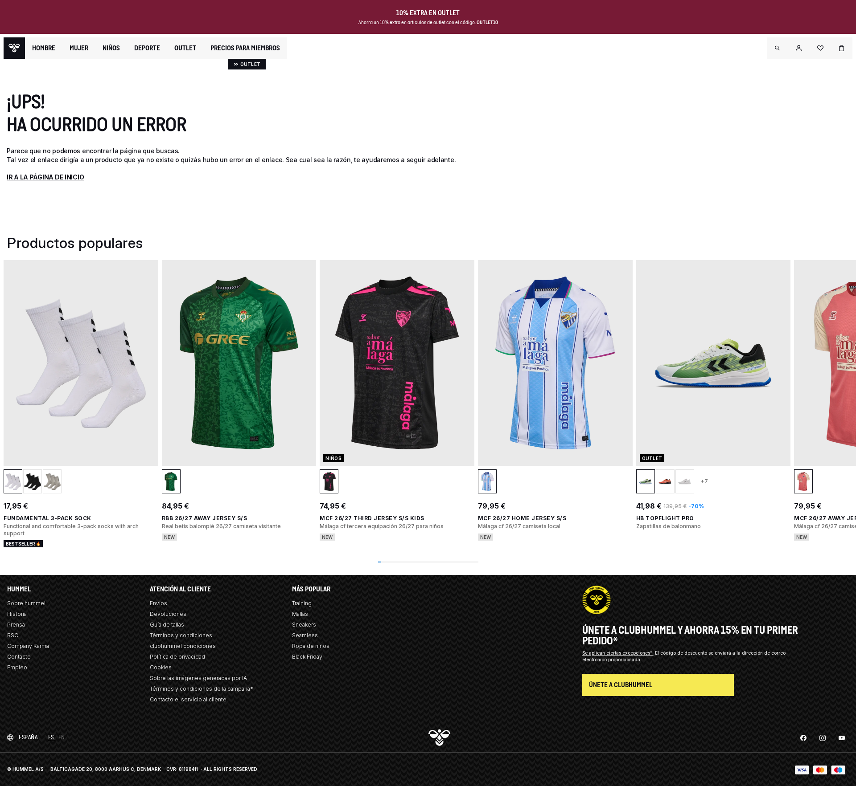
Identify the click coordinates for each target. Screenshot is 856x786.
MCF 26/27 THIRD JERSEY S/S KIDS (372, 518)
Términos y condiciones (181, 635)
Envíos (158, 603)
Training (302, 603)
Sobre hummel (26, 603)
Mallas (300, 614)
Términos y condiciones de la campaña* (201, 688)
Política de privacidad (177, 656)
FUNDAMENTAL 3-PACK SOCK (47, 518)
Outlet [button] (185, 48)
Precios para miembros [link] (245, 48)
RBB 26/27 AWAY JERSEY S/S (204, 518)
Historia (17, 614)
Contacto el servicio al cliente (188, 699)
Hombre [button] (43, 48)
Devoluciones (168, 614)
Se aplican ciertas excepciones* (618, 653)
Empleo (17, 667)
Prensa (16, 624)
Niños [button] (111, 48)
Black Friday (307, 656)
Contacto (19, 656)
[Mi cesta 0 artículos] (841, 48)
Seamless (305, 635)
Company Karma (28, 646)
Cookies (161, 667)
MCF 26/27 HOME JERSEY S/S (522, 518)
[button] (777, 48)
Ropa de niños (310, 646)
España (28, 737)
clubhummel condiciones (183, 646)
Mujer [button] (79, 48)
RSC (12, 635)
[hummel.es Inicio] (14, 48)
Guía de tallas (167, 624)
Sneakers (304, 624)
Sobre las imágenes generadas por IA (198, 678)
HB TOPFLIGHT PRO (665, 518)
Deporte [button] (147, 48)
